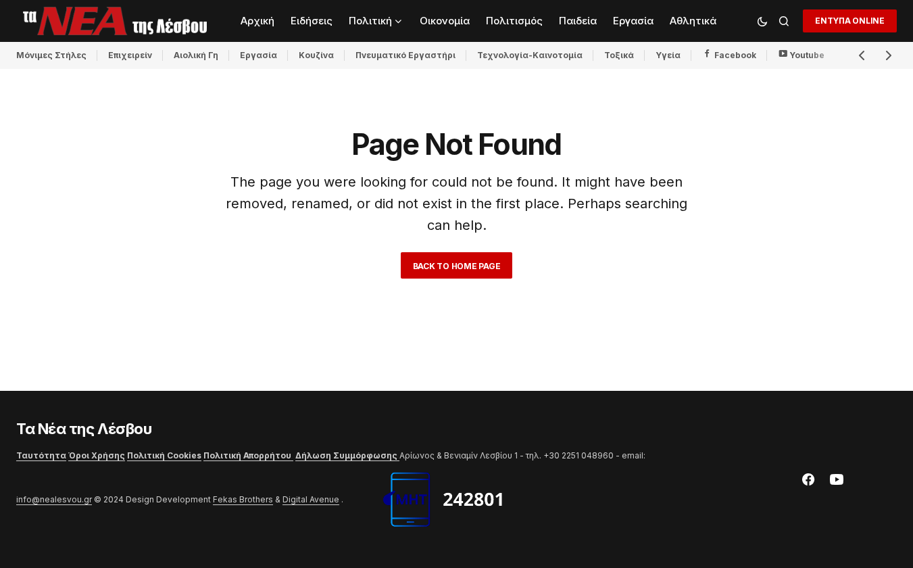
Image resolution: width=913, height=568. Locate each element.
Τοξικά (619, 55)
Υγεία (668, 55)
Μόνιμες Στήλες (51, 55)
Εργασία (258, 55)
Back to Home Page (457, 266)
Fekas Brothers (243, 499)
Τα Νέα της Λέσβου (84, 428)
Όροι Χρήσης (96, 455)
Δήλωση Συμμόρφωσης (347, 455)
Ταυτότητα (41, 455)
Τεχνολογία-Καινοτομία (530, 55)
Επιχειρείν (130, 55)
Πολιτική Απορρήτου (248, 455)
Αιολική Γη (196, 55)
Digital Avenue (310, 499)
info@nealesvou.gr (54, 499)
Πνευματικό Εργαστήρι (405, 55)
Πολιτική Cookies (164, 455)
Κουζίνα (316, 55)
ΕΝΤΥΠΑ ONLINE (850, 21)
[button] (762, 21)
